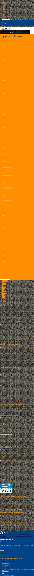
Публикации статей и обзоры (6, 565)
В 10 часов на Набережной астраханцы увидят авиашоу (10, 506)
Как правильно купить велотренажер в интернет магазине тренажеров (13, 468)
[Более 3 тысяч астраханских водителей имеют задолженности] (7, 253)
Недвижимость (5, 11)
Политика (3, 8)
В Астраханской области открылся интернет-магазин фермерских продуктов (14, 160)
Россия (3, 289)
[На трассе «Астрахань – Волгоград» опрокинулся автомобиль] (7, 64)
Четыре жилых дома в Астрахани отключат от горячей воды (11, 105)
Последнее (3, 300)
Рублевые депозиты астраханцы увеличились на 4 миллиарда (12, 147)
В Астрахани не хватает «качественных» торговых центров (11, 173)
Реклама (4, 12)
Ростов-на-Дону (5, 1)
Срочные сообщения (5, 280)
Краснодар (16, 72)
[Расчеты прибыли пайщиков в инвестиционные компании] (6, 455)
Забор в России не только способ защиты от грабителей (10, 344)
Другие (3, 275)
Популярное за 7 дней (5, 302)
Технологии (5, 277)
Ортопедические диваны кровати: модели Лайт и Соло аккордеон (12, 393)
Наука (4, 17)
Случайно (3, 304)
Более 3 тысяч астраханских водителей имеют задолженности (12, 254)
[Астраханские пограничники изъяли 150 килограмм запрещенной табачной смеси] (7, 51)
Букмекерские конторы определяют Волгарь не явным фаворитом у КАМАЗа (14, 214)
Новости (3, 39)
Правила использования (5, 571)
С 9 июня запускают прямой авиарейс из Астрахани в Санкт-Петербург (13, 496)
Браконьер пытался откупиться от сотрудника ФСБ (9, 502)
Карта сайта (3, 570)
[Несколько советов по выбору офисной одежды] (5, 354)
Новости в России (4, 567)
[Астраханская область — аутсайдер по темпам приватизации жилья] (7, 153)
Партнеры (3, 24)
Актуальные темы (4, 281)
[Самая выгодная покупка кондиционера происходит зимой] (6, 434)
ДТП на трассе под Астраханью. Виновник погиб (10, 71)
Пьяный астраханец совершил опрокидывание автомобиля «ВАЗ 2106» (13, 194)
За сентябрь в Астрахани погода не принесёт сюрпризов (11, 92)
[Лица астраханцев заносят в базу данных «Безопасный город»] (7, 85)
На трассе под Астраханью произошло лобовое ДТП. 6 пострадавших (12, 522)
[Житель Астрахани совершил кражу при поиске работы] (7, 200)
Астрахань (4, 3)
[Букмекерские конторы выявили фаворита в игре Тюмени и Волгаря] (7, 233)
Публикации (3, 294)
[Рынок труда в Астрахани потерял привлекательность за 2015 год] (7, 166)
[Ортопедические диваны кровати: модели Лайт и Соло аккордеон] (6, 391)
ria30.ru (1, 323)
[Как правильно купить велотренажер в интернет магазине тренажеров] (6, 466)
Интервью (3, 296)
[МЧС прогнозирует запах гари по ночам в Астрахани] (7, 98)
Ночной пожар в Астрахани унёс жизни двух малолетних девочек (12, 515)
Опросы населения (4, 566)
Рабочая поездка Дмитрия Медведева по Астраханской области (12, 113)
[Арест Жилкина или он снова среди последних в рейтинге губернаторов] (7, 119)
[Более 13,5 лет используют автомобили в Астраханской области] (7, 260)
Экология (4, 5)
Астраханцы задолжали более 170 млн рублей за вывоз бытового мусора (13, 518)
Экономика (3, 10)
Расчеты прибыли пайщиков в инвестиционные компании (10, 458)
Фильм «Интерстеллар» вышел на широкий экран (9, 479)
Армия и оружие (8, 140)
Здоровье (4, 7)
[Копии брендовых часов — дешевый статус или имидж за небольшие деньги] (6, 423)
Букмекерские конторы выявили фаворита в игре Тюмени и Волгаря (13, 234)
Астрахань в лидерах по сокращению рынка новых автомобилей (12, 267)
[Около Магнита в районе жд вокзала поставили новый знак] (7, 273)
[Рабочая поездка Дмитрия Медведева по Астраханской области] (2, 556)
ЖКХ (4, 6)
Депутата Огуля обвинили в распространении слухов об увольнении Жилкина (14, 139)
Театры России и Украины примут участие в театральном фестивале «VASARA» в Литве (16, 499)
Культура (4, 16)
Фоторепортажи (4, 291)
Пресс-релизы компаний (5, 563)
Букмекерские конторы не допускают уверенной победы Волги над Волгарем (14, 221)
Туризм (10, 106)
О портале (3, 21)
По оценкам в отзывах (5, 303)
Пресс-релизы (4, 23)
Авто (2, 14)
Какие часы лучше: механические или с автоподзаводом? (10, 404)
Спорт (2, 13)
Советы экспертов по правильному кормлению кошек (10, 367)
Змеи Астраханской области (5, 447)
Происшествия (4, 284)
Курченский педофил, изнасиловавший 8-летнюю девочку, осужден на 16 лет (14, 509)
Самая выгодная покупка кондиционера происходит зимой (10, 436)
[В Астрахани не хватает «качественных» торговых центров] (7, 172)
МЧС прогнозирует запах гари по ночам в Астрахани (10, 99)
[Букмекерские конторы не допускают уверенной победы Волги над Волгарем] (7, 220)
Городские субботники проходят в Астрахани (9, 45)
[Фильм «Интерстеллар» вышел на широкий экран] (6, 477)
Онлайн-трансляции (4, 293)
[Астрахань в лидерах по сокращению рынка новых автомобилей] (7, 266)
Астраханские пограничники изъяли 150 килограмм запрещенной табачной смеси (15, 52)
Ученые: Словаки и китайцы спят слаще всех (8, 525)
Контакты (3, 25)
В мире (3, 290)
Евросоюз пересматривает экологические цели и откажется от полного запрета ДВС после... (16, 545)
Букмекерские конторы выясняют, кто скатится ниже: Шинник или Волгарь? (14, 240)
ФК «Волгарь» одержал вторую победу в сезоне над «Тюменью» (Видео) (13, 227)
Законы (4, 9)
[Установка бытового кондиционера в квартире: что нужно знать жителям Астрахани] (2, 550)
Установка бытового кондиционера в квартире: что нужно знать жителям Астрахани (15, 321)
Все (3, 72)
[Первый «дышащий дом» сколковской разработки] (6, 412)
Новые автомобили (6, 15)
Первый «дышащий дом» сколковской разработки (9, 415)
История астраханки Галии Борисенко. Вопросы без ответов (11, 512)
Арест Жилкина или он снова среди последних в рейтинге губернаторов (13, 120)
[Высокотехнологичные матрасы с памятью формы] (5, 331)
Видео (2, 292)
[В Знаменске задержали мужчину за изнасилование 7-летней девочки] (7, 187)
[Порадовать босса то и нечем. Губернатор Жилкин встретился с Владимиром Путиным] (7, 132)
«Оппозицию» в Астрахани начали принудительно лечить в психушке (13, 126)
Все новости (3, 297)
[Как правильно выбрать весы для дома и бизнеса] (6, 380)
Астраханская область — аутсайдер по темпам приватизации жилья (13, 58)
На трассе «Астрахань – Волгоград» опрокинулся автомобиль (12, 65)
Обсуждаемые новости (5, 301)
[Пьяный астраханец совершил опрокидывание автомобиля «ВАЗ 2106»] (7, 193)
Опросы (3, 295)
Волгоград (4, 2)
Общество (3, 4)
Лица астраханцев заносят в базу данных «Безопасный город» (12, 86)
